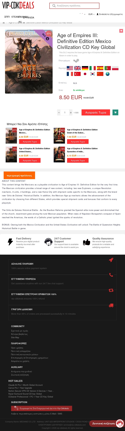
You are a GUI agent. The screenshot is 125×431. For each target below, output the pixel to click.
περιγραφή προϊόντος (19, 175)
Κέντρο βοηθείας (19, 334)
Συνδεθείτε (104, 14)
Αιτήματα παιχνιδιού (21, 371)
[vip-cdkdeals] (17, 5)
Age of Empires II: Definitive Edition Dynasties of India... (82, 150)
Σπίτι (7, 16)
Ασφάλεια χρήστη (20, 361)
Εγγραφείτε (117, 14)
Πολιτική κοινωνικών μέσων (24, 354)
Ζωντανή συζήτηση (20, 374)
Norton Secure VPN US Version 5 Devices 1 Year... (31, 390)
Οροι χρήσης (17, 347)
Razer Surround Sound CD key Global (25, 393)
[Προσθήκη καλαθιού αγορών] (115, 112)
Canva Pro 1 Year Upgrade (20, 387)
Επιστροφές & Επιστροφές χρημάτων (29, 357)
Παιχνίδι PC (22, 16)
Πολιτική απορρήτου (20, 351)
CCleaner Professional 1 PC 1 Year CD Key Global (30, 396)
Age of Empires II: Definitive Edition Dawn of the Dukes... (82, 131)
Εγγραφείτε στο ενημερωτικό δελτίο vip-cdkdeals (44, 408)
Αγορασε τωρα (95, 112)
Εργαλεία (28, 17)
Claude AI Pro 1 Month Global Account (25, 384)
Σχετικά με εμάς (19, 330)
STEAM (14, 16)
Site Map (15, 337)
